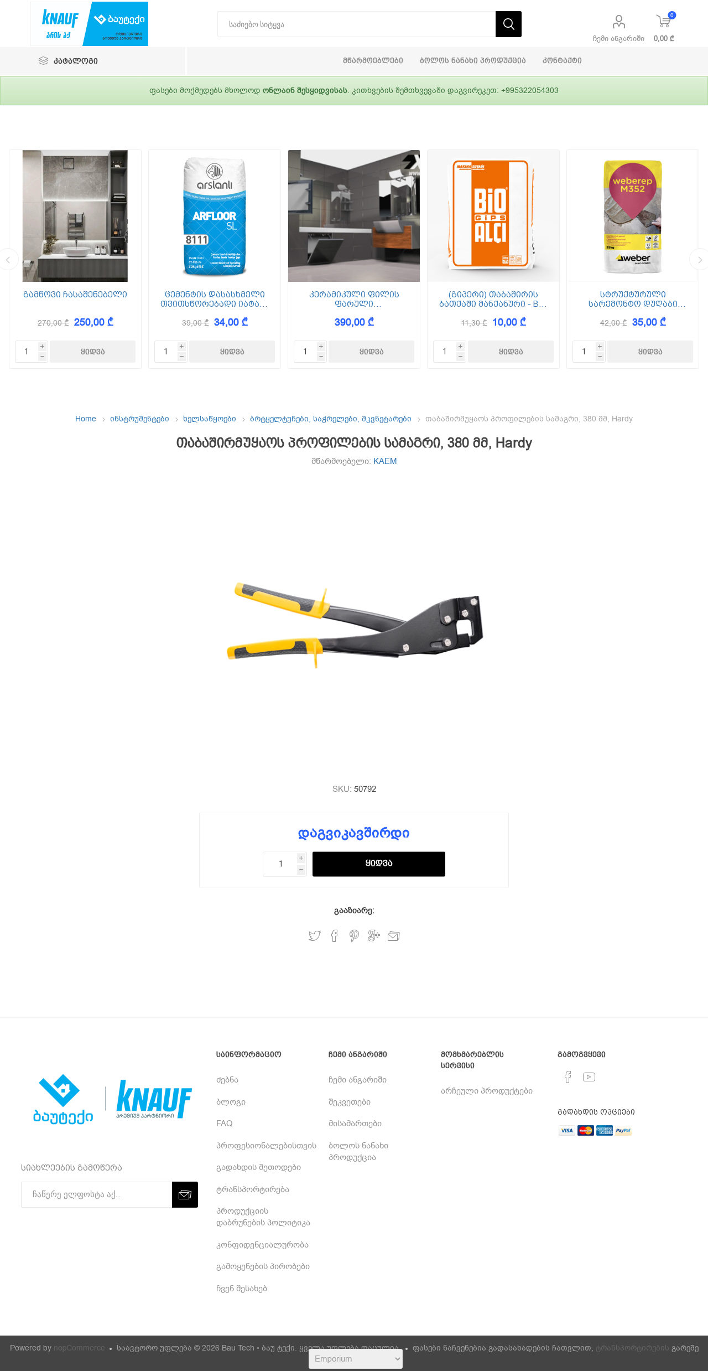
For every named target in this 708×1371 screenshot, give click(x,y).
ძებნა (227, 1079)
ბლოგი (231, 1101)
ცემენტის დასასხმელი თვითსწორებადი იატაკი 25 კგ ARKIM (214, 299)
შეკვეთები (350, 1101)
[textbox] (356, 24)
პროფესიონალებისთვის (266, 1145)
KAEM (385, 461)
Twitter (315, 936)
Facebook (335, 936)
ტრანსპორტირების (632, 1348)
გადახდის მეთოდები (258, 1167)
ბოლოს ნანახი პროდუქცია (358, 1151)
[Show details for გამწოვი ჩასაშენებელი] (75, 216)
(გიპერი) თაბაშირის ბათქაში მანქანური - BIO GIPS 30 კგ (493, 299)
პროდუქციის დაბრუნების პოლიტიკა (263, 1216)
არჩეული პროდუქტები (487, 1090)
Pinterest (354, 936)
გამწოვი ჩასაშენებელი (75, 295)
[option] (75, 259)
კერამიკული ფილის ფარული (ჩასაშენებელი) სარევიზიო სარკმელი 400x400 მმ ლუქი (354, 299)
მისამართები (355, 1123)
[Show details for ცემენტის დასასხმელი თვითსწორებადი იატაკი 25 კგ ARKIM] (214, 216)
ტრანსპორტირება (252, 1189)
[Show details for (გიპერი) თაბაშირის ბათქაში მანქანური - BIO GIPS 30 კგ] (493, 216)
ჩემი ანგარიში (618, 38)
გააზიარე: (354, 910)
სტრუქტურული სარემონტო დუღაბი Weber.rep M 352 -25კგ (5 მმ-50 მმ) (633, 299)
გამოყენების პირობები (263, 1266)
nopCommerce (79, 1348)
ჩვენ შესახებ (241, 1288)
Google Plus (374, 936)
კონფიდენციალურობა (262, 1244)
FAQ (224, 1123)
